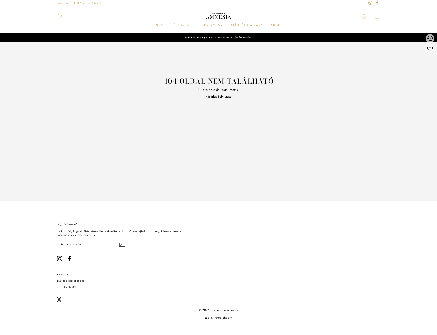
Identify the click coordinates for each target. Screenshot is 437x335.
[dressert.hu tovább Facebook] (69, 258)
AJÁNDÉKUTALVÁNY (247, 25)
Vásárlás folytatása (218, 96)
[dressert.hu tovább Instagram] (59, 258)
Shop (161, 25)
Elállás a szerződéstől (87, 3)
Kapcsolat (63, 3)
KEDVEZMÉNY (211, 25)
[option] (218, 37)
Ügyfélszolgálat (66, 287)
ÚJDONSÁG (183, 25)
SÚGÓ (276, 25)
